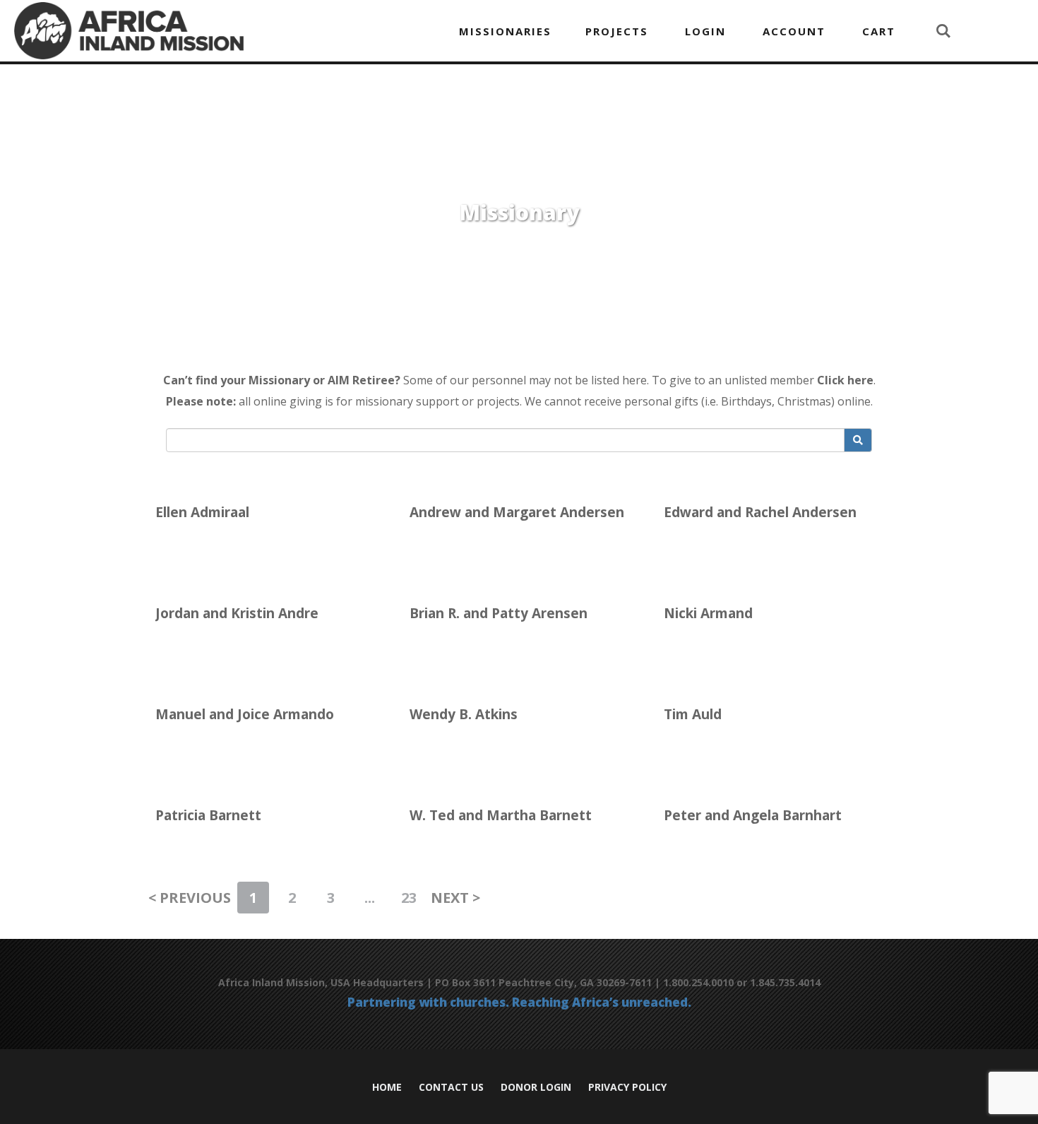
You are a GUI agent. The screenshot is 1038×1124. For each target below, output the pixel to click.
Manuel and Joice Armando (244, 714)
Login (705, 31)
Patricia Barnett (208, 815)
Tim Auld (693, 714)
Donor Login (536, 1087)
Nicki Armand (708, 613)
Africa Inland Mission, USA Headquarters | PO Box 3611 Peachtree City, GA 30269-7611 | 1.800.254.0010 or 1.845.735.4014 (519, 982)
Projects (616, 31)
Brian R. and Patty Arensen (498, 613)
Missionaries (505, 31)
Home (387, 1087)
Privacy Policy (627, 1087)
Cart (878, 31)
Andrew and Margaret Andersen (517, 512)
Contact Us (451, 1087)
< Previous (189, 897)
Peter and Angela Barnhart (753, 815)
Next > (455, 897)
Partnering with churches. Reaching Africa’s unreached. (519, 1002)
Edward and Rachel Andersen (760, 512)
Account (794, 31)
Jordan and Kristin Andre (236, 613)
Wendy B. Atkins (464, 714)
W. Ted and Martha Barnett (501, 815)
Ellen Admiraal (202, 512)
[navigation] (553, 31)
